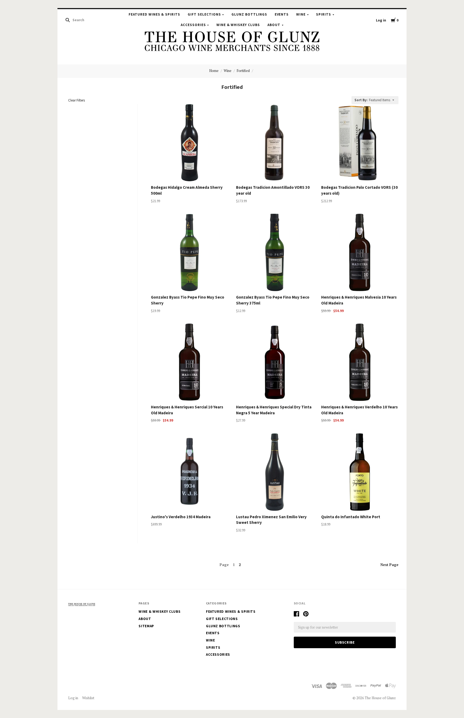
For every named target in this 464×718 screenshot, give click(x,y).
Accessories (193, 25)
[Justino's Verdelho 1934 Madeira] (189, 472)
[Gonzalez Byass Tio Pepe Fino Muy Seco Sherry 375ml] (274, 252)
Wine (301, 14)
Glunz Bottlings (249, 14)
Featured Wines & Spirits (154, 14)
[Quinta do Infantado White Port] (359, 472)
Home (214, 70)
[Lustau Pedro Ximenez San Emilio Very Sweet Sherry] (274, 472)
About (273, 25)
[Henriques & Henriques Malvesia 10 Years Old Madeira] (359, 252)
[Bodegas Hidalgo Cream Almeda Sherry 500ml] (189, 143)
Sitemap (146, 626)
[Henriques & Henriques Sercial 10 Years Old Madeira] (189, 362)
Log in (381, 20)
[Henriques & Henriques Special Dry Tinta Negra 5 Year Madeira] (274, 362)
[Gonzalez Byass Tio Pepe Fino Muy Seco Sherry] (189, 252)
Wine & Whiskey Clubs (238, 25)
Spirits (323, 14)
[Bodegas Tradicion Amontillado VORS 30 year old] (274, 143)
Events (282, 14)
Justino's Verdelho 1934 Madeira (181, 516)
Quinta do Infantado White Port (350, 516)
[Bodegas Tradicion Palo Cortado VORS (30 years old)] (359, 143)
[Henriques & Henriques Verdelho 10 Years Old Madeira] (359, 362)
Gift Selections (204, 14)
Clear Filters (76, 100)
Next (389, 564)
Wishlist (88, 697)
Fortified (243, 70)
